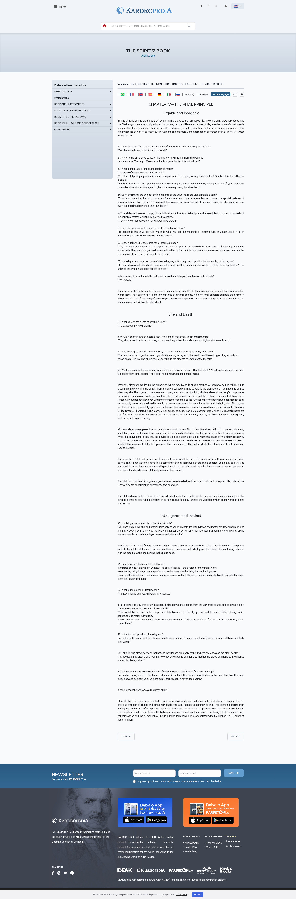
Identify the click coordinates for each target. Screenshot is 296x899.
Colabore (231, 836)
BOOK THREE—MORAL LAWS (70, 116)
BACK (127, 736)
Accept (198, 895)
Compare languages (220, 94)
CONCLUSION (61, 129)
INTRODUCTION (63, 91)
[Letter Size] (235, 94)
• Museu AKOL (212, 847)
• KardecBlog (190, 851)
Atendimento (233, 841)
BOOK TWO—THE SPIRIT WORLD (72, 110)
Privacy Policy (181, 895)
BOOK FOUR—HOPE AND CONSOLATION (76, 123)
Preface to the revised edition (70, 85)
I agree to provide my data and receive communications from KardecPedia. (179, 781)
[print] (242, 94)
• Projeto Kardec (213, 842)
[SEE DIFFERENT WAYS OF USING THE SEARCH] (104, 26)
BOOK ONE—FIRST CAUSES (69, 104)
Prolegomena (61, 97)
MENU (62, 6)
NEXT (234, 736)
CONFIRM (233, 772)
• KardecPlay (190, 847)
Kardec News (233, 846)
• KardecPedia (191, 842)
